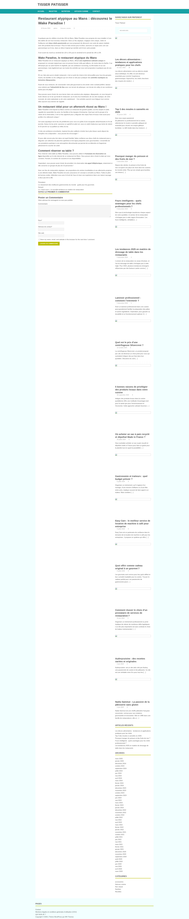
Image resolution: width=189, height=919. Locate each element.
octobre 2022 (119, 815)
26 (129, 67)
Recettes (53, 11)
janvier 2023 (119, 807)
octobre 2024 (119, 766)
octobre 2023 (119, 793)
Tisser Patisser (120, 23)
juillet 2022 (119, 817)
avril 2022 (118, 822)
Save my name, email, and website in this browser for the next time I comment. (67, 239)
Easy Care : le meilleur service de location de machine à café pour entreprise (132, 524)
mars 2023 (119, 803)
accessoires (119, 882)
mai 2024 (118, 776)
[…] (132, 81)
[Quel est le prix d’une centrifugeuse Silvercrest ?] (133, 338)
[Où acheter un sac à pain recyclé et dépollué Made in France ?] (133, 430)
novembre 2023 (120, 790)
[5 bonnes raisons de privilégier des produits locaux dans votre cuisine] (133, 383)
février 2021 (119, 847)
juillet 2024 (119, 771)
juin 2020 (118, 864)
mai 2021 (118, 842)
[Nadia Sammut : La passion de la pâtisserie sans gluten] (133, 698)
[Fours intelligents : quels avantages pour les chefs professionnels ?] (133, 197)
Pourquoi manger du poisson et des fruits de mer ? (132, 738)
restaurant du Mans (73, 156)
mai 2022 (118, 820)
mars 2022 (119, 825)
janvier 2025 (119, 761)
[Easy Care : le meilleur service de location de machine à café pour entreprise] (133, 517)
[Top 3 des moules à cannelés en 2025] (133, 105)
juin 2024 (118, 773)
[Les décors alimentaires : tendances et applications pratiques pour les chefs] (133, 56)
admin (55, 28)
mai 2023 (118, 800)
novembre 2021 (120, 832)
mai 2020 (118, 866)
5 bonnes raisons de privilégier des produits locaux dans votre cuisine (131, 390)
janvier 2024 (119, 785)
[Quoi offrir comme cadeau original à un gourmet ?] (133, 562)
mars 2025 (119, 758)
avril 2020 (118, 869)
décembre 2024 (120, 763)
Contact (96, 11)
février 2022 (119, 827)
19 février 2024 (45, 28)
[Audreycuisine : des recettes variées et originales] (133, 655)
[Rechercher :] (133, 30)
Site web (41, 233)
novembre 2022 (120, 812)
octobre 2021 (119, 834)
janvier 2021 (119, 849)
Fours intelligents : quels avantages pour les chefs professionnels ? (128, 204)
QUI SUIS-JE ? (40, 914)
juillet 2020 (119, 861)
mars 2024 (119, 780)
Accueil (41, 11)
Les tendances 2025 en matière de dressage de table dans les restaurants (133, 252)
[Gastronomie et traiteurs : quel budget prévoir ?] (133, 472)
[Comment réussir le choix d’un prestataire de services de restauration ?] (133, 606)
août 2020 (118, 859)
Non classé (119, 887)
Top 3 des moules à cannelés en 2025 (128, 736)
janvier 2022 (119, 829)
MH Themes (69, 917)
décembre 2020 (120, 852)
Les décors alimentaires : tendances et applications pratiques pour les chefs (128, 62)
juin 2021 (118, 839)
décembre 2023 (120, 788)
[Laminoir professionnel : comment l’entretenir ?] (133, 294)
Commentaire (43, 204)
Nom (39, 220)
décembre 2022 (120, 810)
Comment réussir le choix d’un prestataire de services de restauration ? (131, 613)
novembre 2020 (120, 854)
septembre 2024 (121, 768)
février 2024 (119, 783)
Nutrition (65, 11)
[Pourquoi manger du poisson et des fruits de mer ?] (133, 152)
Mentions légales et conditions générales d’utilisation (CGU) (56, 912)
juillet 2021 (119, 837)
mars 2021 (119, 844)
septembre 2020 (121, 856)
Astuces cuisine (81, 11)
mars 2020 (119, 871)
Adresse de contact (45, 227)
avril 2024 (118, 778)
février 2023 (119, 805)
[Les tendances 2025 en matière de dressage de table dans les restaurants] (133, 245)
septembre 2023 (121, 795)
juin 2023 (118, 798)
